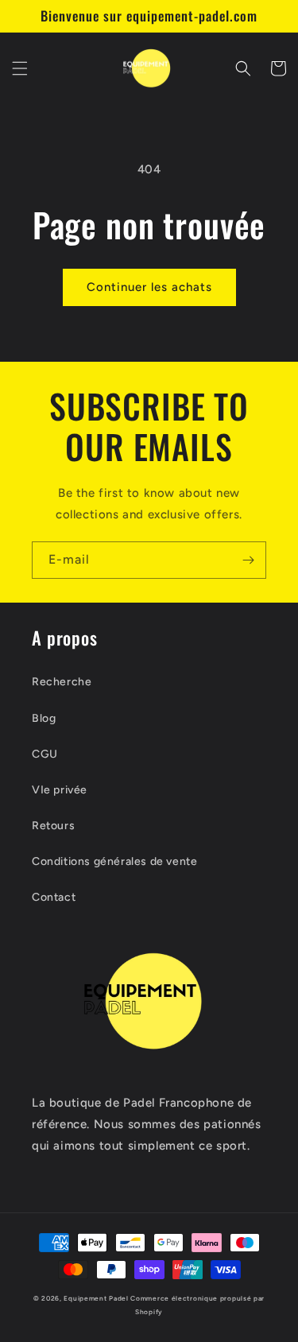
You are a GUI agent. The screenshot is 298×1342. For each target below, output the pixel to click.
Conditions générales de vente (114, 861)
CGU (45, 754)
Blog (44, 718)
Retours (53, 825)
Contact (53, 897)
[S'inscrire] (247, 560)
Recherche (61, 681)
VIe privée (59, 790)
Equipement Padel (96, 1298)
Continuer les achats (149, 287)
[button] (19, 68)
